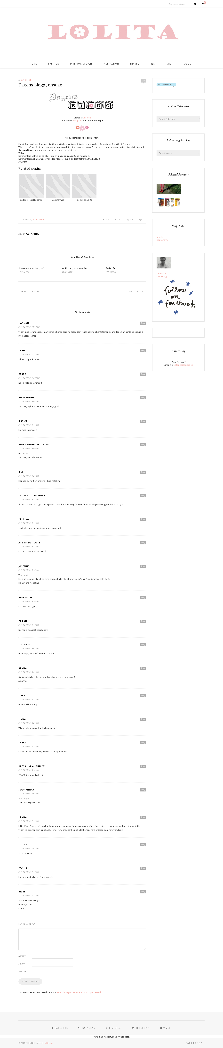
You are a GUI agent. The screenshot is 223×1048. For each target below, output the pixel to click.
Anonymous (26, 397)
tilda (22, 350)
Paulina (23, 519)
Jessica (87, 117)
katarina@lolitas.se (183, 364)
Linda (22, 719)
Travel (134, 63)
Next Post (137, 291)
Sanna (22, 668)
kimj (21, 472)
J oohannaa (26, 789)
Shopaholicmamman (32, 495)
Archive (26, 80)
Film (153, 63)
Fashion (53, 63)
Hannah (23, 323)
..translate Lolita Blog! (162, 275)
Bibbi (21, 891)
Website (22, 971)
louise (22, 844)
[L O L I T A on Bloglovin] (166, 86)
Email (21, 963)
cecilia (22, 868)
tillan (22, 621)
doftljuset (77, 120)
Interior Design (81, 63)
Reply (143, 323)
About (188, 63)
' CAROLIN (24, 644)
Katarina (38, 220)
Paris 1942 (111, 268)
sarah (22, 742)
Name (21, 955)
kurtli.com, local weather (75, 268)
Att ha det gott (29, 542)
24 (144, 80)
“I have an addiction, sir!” (31, 268)
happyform (162, 239)
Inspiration (111, 63)
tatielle (160, 236)
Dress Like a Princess (32, 766)
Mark (21, 695)
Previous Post (30, 291)
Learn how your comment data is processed (79, 992)
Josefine (23, 566)
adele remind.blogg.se (33, 444)
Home (33, 63)
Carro (22, 374)
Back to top (194, 1043)
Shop (170, 63)
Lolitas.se (48, 1043)
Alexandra (25, 597)
